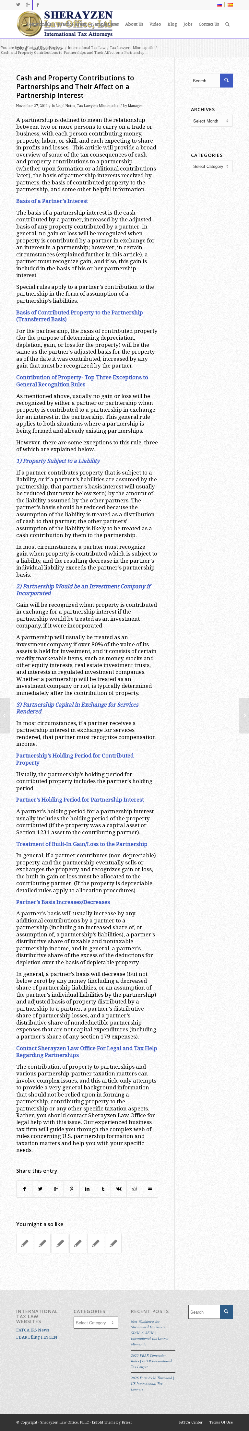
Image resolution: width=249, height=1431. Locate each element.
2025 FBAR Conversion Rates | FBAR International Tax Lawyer (151, 1361)
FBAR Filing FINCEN (36, 1337)
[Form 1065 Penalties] (77, 1243)
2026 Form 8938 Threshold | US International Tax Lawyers (152, 1383)
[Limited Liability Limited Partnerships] (60, 1243)
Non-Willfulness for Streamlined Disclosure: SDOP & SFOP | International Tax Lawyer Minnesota (150, 1332)
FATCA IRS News (32, 1330)
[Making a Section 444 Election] (95, 1243)
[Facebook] (37, 5)
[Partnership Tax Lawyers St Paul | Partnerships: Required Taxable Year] (113, 1243)
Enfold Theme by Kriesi (112, 1422)
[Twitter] (18, 5)
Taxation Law (51, 48)
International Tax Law (86, 48)
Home (31, 48)
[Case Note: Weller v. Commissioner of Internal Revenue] (5, 715)
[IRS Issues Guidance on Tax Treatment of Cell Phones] (24, 1243)
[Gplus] (27, 5)
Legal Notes (65, 106)
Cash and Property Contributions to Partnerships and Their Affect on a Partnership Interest (75, 86)
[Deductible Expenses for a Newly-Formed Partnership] (42, 1243)
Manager (135, 106)
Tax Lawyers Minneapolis (132, 48)
